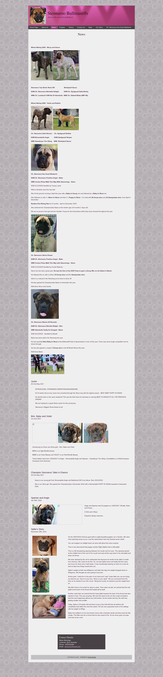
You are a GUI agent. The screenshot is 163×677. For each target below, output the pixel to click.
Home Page (34, 27)
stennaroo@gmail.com (72, 646)
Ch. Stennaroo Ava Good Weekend (118, 27)
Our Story (99, 27)
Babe (90, 27)
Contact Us (81, 27)
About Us (45, 27)
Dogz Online (92, 657)
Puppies (62, 27)
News (54, 27)
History (71, 27)
